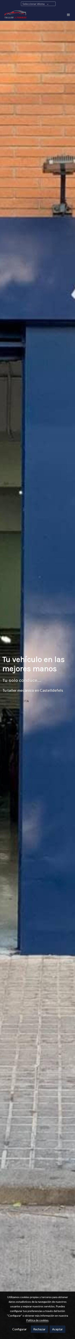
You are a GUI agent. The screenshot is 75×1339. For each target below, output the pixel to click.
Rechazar (39, 1329)
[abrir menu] (68, 14)
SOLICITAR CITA (17, 701)
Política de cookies (37, 1320)
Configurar (19, 1329)
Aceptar (57, 1329)
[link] (15, 15)
